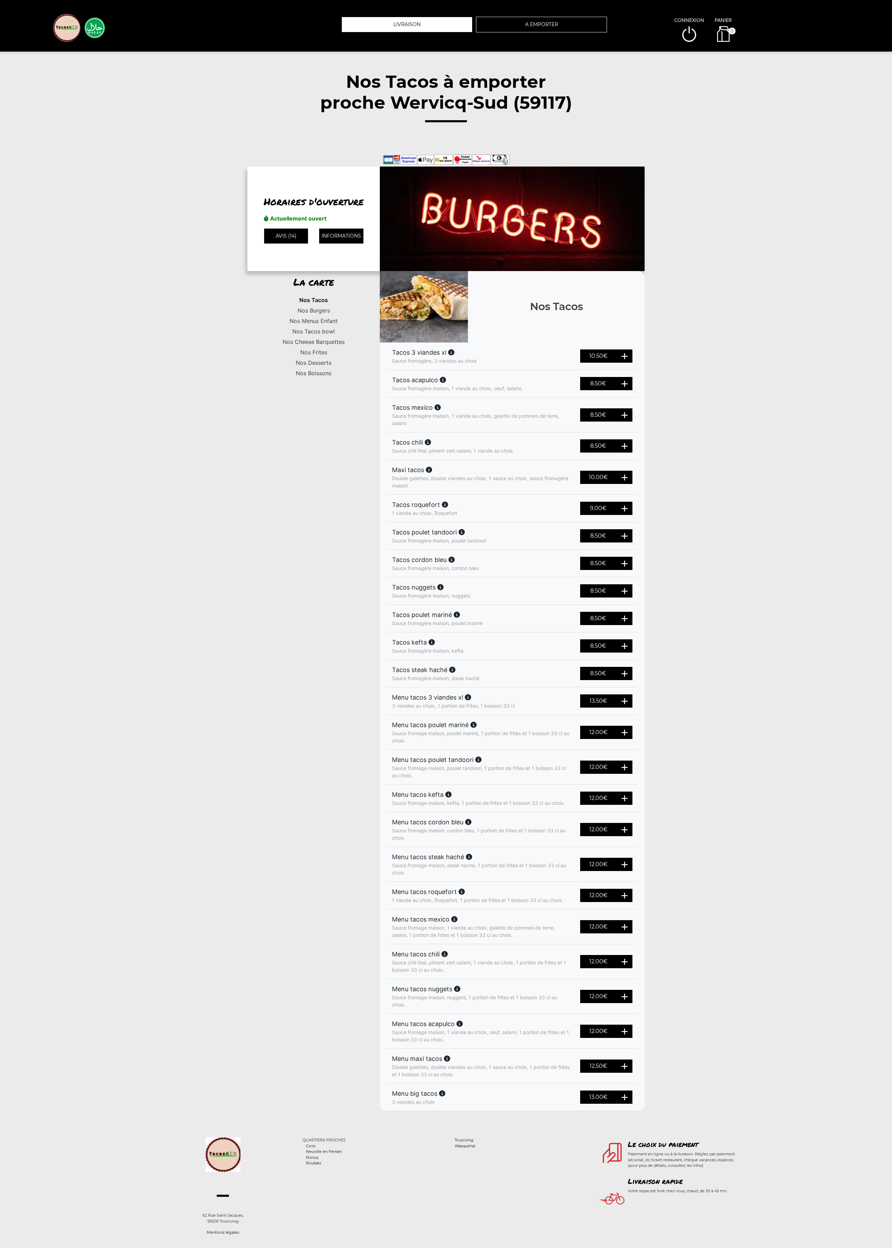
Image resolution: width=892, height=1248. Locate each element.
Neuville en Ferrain (324, 1151)
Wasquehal (465, 1145)
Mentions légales (223, 1232)
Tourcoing (464, 1140)
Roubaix (313, 1163)
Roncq (312, 1157)
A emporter (541, 24)
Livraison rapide (655, 1181)
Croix (311, 1145)
